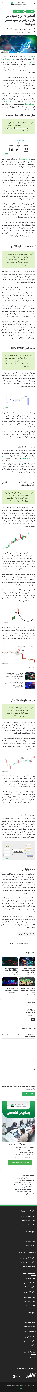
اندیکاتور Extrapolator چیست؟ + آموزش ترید (11, 989)
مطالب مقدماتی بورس (30, 1297)
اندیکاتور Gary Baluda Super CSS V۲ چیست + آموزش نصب (10, 970)
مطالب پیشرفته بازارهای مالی (28, 1266)
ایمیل (33, 1069)
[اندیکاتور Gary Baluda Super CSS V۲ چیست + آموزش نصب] (10, 961)
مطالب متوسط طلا (31, 1241)
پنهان (24, 1175)
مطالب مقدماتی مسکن (29, 1318)
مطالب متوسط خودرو (30, 1341)
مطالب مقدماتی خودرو (30, 1337)
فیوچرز (32, 569)
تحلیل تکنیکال (8, 101)
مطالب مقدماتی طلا (30, 1237)
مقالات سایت (18, 1388)
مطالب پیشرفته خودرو (30, 1345)
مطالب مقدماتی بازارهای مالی (28, 1258)
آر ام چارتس (31, 1009)
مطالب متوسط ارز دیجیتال (29, 1220)
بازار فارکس (26, 159)
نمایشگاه (33, 1362)
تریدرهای (32, 162)
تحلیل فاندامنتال (30, 104)
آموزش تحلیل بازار (19, 11)
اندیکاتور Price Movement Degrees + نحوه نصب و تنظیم (27, 990)
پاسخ (33, 1019)
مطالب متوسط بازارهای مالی (28, 1262)
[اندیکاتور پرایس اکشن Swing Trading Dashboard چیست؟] (30, 676)
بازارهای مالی (28, 56)
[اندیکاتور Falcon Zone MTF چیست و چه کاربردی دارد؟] (30, 685)
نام (34, 1061)
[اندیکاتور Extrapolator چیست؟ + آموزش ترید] (10, 981)
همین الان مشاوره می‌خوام (20, 1162)
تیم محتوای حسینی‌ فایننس (26, 29)
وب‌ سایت (32, 1078)
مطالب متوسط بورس (30, 1301)
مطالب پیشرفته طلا (30, 1245)
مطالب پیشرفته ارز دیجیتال (28, 1225)
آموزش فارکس (30, 11)
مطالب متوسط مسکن (30, 1322)
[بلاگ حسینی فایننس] (18, 3)
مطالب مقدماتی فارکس (29, 1279)
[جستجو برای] (2, 4)
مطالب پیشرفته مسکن (30, 1326)
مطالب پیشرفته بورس (26, 934)
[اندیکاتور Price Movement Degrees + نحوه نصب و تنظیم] (27, 981)
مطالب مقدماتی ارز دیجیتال (28, 1216)
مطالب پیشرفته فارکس (30, 1287)
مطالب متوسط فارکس (30, 1283)
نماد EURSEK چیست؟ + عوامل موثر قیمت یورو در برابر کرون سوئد (28, 970)
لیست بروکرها (32, 1357)
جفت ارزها (11, 59)
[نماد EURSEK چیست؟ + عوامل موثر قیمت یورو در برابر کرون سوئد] (27, 961)
